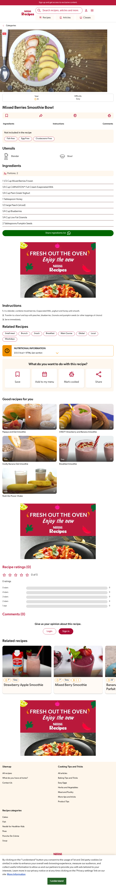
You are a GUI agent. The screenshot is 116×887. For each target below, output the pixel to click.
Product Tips (63, 802)
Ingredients (8, 124)
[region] (58, 871)
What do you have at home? (15, 778)
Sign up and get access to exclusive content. (58, 2)
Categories (11, 25)
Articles (67, 17)
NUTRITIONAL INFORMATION (30, 350)
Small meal (10, 333)
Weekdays (10, 339)
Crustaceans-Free (44, 138)
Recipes (47, 17)
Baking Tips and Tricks (68, 778)
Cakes (5, 817)
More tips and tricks (67, 797)
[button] (6, 115)
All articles (62, 773)
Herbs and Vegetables (68, 787)
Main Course (66, 333)
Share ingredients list (55, 233)
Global (82, 333)
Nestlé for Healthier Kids (13, 826)
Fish (4, 822)
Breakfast (50, 333)
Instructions (58, 124)
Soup (4, 841)
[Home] (27, 13)
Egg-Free (25, 138)
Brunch (24, 333)
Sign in (65, 631)
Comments (108, 124)
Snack (37, 333)
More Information (16, 874)
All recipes (7, 773)
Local (93, 333)
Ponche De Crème (10, 836)
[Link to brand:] (4, 34)
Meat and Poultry (65, 792)
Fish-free (11, 138)
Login (49, 631)
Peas (4, 831)
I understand (57, 881)
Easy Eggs (62, 783)
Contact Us (7, 783)
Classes (87, 17)
